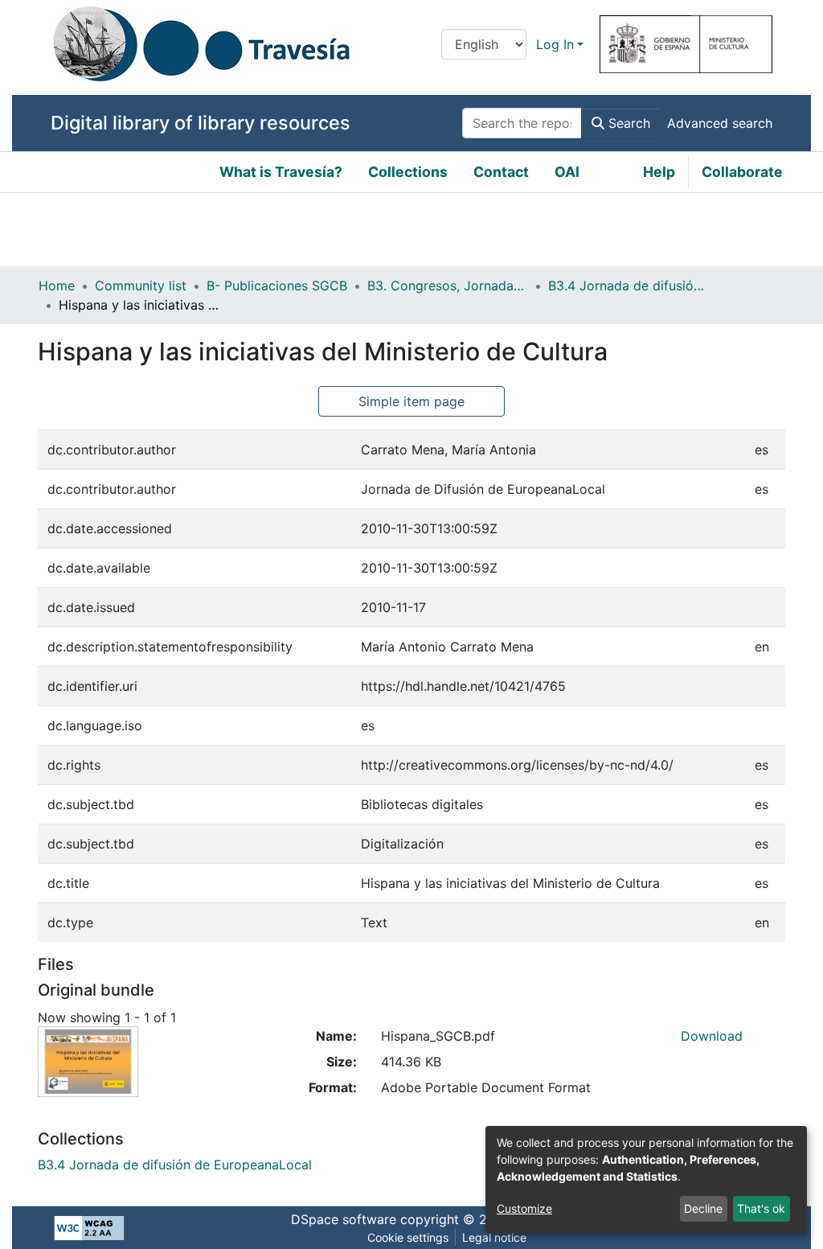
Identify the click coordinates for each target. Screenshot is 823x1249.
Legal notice (494, 1237)
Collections (408, 171)
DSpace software (343, 1219)
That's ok (761, 1208)
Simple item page (411, 401)
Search (627, 123)
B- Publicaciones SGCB (277, 285)
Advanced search (719, 123)
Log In (555, 44)
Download (712, 1036)
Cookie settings (407, 1237)
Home (57, 285)
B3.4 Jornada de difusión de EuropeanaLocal (628, 285)
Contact (501, 171)
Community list (140, 285)
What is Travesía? (280, 171)
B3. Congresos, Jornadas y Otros (447, 285)
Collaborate (742, 171)
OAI (567, 171)
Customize (524, 1208)
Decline (703, 1208)
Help (659, 171)
